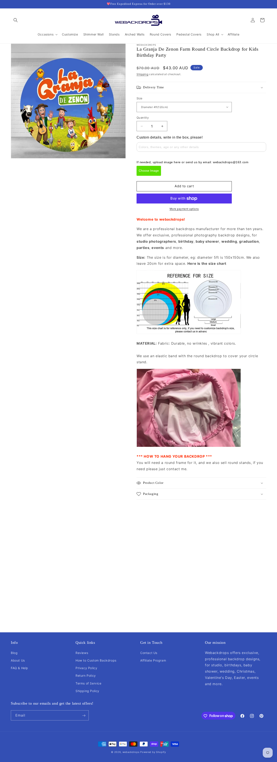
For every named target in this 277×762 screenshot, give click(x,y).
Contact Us (148, 652)
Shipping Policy (87, 691)
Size (140, 98)
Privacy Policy (86, 668)
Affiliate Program (153, 660)
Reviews (82, 652)
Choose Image (149, 170)
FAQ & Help (19, 668)
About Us (18, 660)
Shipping (142, 74)
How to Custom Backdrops (96, 660)
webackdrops (131, 752)
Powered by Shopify (153, 752)
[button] (15, 20)
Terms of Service (88, 683)
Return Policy (86, 675)
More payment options (184, 208)
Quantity (143, 117)
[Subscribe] (84, 715)
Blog (14, 652)
